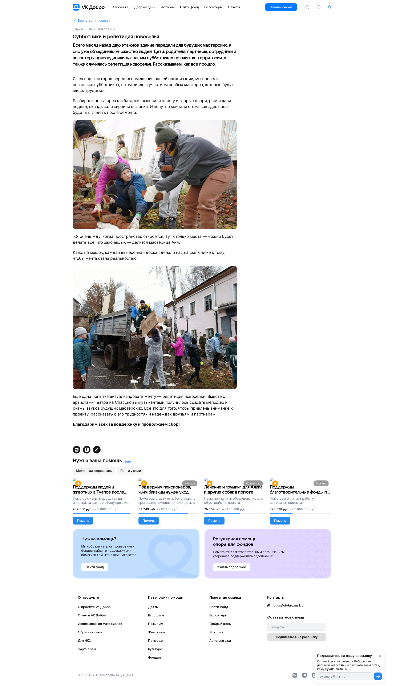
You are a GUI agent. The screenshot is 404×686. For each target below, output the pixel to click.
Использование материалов (100, 623)
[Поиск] (308, 7)
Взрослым (156, 615)
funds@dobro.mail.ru (288, 605)
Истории (216, 632)
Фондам (154, 657)
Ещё (127, 461)
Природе (155, 640)
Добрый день (220, 623)
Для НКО (84, 640)
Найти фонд (218, 607)
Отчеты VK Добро (92, 615)
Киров (78, 29)
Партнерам (87, 649)
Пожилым (155, 623)
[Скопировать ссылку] (97, 449)
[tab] (94, 471)
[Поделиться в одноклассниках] (86, 449)
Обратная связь (90, 632)
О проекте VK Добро (94, 607)
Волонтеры (218, 615)
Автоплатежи (220, 640)
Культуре (155, 649)
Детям (153, 607)
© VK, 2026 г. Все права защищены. (105, 675)
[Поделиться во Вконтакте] (76, 449)
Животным (156, 632)
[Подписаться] (378, 676)
